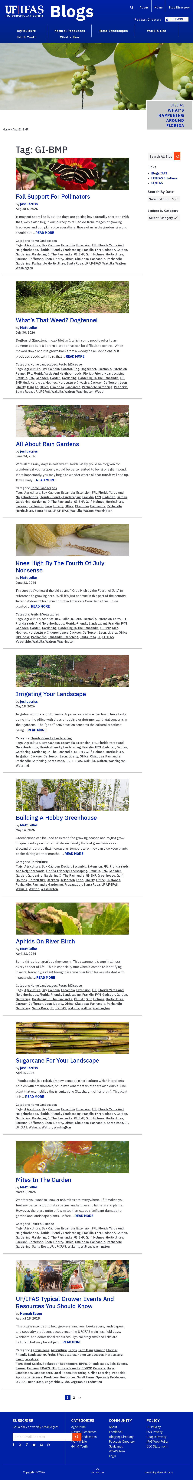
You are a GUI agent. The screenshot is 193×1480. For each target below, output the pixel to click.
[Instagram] (48, 1444)
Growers (99, 1368)
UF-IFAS (95, 263)
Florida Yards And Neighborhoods (58, 373)
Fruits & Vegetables (45, 614)
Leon (48, 259)
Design (66, 866)
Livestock (31, 1359)
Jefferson (36, 259)
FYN (98, 250)
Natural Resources (83, 1432)
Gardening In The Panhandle (52, 254)
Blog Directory (179, 7)
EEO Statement (157, 1446)
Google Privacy (156, 1437)
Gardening (23, 254)
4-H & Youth (79, 1446)
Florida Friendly (69, 1368)
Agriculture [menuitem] (26, 31)
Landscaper (24, 1373)
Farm (116, 619)
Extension (83, 245)
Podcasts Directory (122, 1441)
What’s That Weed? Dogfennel (57, 320)
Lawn (19, 1359)
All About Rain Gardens (47, 444)
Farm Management (91, 1350)
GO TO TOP (98, 1472)
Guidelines (116, 1446)
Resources (68, 1377)
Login (112, 1456)
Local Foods (62, 1373)
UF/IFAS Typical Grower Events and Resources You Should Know (65, 1302)
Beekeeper (50, 1364)
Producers (51, 1377)
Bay (44, 245)
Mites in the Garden (43, 1180)
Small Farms (86, 1377)
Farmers (33, 1368)
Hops (110, 1368)
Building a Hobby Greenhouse (56, 817)
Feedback (116, 1432)
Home (159, 7)
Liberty (58, 259)
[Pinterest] (27, 1444)
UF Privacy (153, 1427)
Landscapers (43, 1373)
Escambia (68, 245)
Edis (113, 1364)
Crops (72, 1350)
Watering (22, 765)
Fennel (21, 373)
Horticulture (114, 254)
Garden (122, 250)
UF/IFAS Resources (29, 1382)
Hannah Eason (31, 1313)
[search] (177, 156)
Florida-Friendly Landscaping (60, 250)
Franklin (88, 250)
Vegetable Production (86, 1382)
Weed (99, 391)
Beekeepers (69, 1364)
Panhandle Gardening (97, 387)
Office (69, 259)
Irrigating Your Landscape (51, 694)
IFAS (170, 1472)
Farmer (21, 1368)
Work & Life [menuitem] (156, 31)
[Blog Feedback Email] (41, 1444)
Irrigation (22, 756)
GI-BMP (79, 254)
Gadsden (108, 250)
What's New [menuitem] (70, 37)
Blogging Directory (121, 1437)
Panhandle (97, 259)
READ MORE (44, 233)
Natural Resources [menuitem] (69, 31)
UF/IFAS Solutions (164, 178)
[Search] (132, 8)
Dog (76, 369)
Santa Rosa (75, 263)
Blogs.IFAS (159, 173)
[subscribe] (76, 1437)
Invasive (83, 382)
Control (66, 369)
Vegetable (23, 641)
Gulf (89, 254)
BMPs (83, 1364)
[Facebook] (13, 1444)
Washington (24, 268)
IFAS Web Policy (157, 1441)
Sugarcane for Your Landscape (57, 1060)
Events (122, 1364)
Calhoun (54, 245)
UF (86, 263)
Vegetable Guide (57, 1382)
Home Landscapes (44, 241)
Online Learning (99, 1373)
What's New (117, 1451)
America (48, 619)
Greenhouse (106, 875)
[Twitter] (20, 1444)
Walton (120, 263)
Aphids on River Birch (45, 941)
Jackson (22, 259)
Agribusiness (40, 1350)
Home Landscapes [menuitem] (113, 31)
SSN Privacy (154, 1432)
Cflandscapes (98, 1364)
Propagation (73, 884)
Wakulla (108, 263)
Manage (32, 387)
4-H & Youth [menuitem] (26, 37)
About (144, 7)
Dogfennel (88, 369)
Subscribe (179, 19)
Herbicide (37, 382)
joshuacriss (29, 204)
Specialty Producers (110, 1377)
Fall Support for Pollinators (53, 196)
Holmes (98, 254)
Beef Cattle (32, 1364)
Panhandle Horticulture (48, 263)
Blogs (72, 11)
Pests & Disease (70, 364)
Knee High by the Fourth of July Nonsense (60, 566)
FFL (94, 245)
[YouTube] (34, 1444)
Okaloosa (82, 259)
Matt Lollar (28, 327)
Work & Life (79, 1441)
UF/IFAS (157, 183)
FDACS (45, 1368)
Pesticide (121, 387)
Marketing (79, 1373)
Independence (57, 632)
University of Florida (156, 1472)
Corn (77, 619)
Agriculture (32, 245)
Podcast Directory (148, 19)
